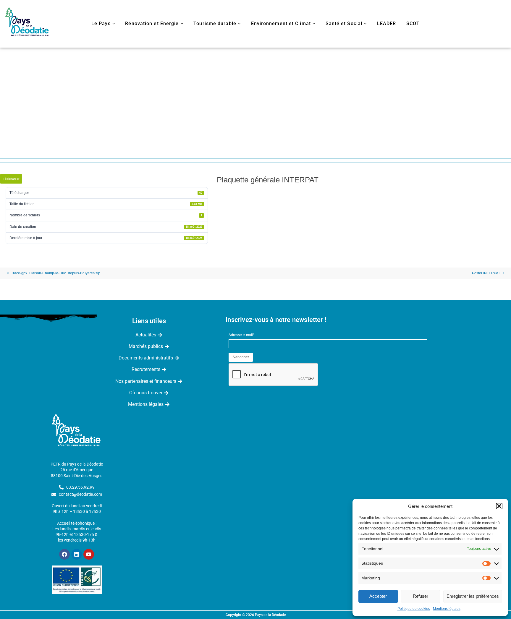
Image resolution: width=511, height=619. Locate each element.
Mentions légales (446, 609)
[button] (499, 506)
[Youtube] (88, 554)
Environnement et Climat (281, 23)
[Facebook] (64, 554)
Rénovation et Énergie (152, 23)
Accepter (378, 596)
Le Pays (101, 23)
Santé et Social (344, 23)
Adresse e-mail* (241, 335)
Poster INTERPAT (486, 273)
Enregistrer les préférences (473, 596)
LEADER (386, 23)
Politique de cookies (413, 609)
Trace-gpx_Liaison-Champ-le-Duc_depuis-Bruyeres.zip (55, 273)
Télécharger (11, 178)
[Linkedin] (76, 554)
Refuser (420, 596)
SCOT (413, 23)
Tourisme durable (214, 23)
